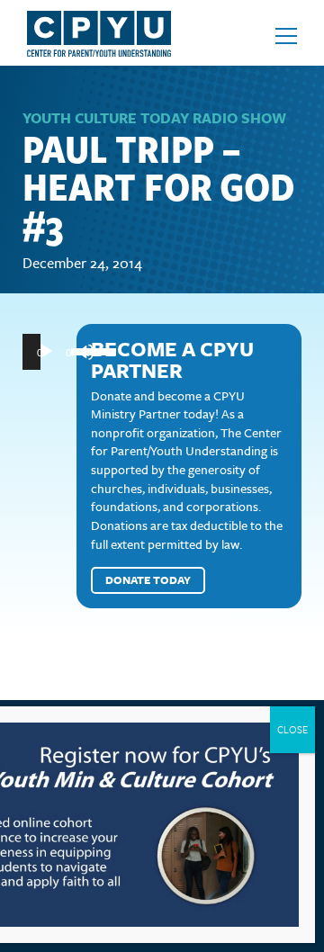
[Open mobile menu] (286, 36)
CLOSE (292, 729)
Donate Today (148, 579)
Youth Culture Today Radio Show (154, 118)
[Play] (46, 352)
